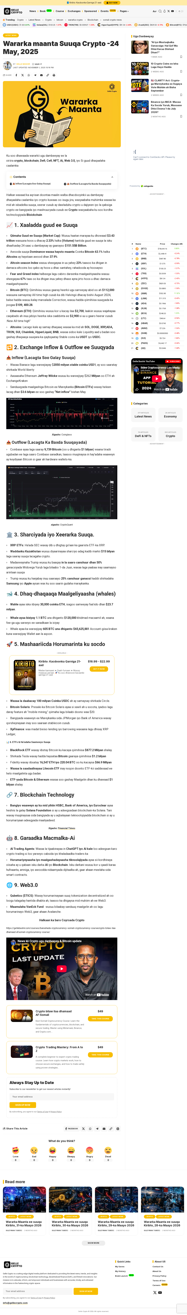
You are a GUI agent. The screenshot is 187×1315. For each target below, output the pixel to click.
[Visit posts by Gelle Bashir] (7, 65)
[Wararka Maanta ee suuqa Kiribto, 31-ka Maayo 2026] (24, 1199)
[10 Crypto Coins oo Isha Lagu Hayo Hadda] (140, 68)
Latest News (34, 20)
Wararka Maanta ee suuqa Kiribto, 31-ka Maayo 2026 (24, 1223)
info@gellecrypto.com (15, 1303)
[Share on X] (22, 75)
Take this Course (100, 1019)
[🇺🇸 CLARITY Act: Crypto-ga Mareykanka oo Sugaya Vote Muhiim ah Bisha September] (140, 85)
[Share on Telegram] (35, 75)
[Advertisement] (157, 214)
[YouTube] (172, 11)
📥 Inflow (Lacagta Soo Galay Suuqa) (32, 183)
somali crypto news (112, 20)
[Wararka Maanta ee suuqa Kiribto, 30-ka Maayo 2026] (70, 1199)
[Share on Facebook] (16, 75)
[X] (168, 11)
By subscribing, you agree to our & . (35, 1112)
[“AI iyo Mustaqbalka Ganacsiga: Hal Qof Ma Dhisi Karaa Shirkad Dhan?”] (140, 47)
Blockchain (93, 20)
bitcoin (60, 20)
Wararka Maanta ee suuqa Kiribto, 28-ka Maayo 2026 (162, 1223)
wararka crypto (75, 20)
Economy (170, 416)
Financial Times (66, 828)
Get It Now (99, 669)
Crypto (20, 20)
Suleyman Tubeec (14, 1230)
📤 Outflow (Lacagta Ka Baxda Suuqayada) (89, 184)
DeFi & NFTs (143, 436)
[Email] (41, 75)
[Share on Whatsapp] (29, 75)
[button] (154, 11)
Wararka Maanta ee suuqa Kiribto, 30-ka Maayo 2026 (70, 1223)
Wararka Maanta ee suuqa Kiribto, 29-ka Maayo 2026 (116, 1223)
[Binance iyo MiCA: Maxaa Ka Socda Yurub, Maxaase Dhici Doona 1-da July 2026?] (140, 106)
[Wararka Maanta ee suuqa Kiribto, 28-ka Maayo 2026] (162, 1199)
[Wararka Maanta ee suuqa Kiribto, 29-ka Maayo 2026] (116, 1199)
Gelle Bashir (23, 64)
